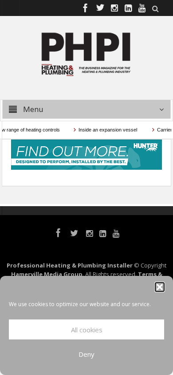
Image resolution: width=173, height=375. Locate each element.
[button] (159, 287)
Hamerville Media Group (47, 274)
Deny (86, 354)
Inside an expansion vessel (107, 129)
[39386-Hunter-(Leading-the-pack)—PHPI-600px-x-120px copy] (86, 154)
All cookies (86, 329)
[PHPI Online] (86, 53)
